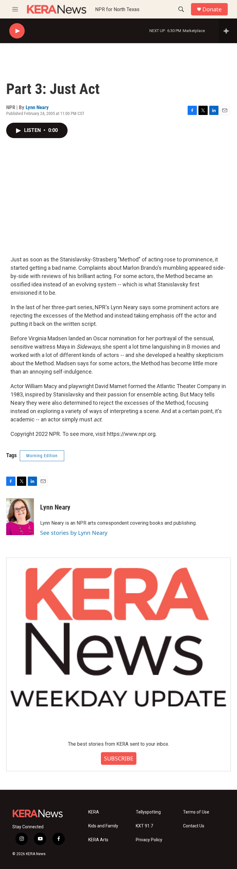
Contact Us (193, 826)
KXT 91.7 (144, 826)
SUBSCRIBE (118, 758)
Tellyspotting (148, 812)
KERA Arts (98, 840)
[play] (17, 31)
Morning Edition (42, 455)
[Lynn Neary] (20, 516)
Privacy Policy (149, 840)
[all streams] (228, 30)
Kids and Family (103, 826)
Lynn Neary (37, 107)
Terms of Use (196, 812)
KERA (93, 812)
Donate (212, 9)
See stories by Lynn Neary (73, 532)
